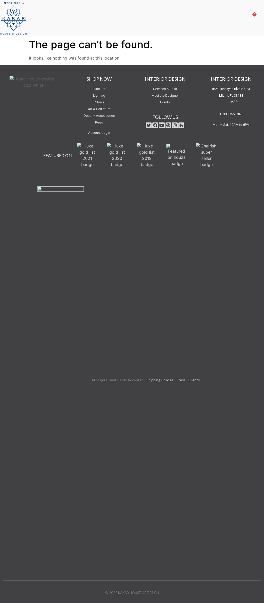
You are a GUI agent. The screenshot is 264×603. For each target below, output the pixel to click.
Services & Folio (165, 89)
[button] (240, 18)
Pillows (99, 102)
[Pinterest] (168, 125)
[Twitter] (148, 125)
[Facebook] (155, 125)
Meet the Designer (165, 95)
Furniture (99, 89)
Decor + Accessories (99, 116)
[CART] (250, 18)
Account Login (99, 133)
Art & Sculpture (99, 109)
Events (165, 102)
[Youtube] (161, 125)
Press (181, 380)
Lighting (99, 95)
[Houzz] (181, 125)
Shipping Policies (160, 380)
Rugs (99, 122)
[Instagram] (175, 125)
